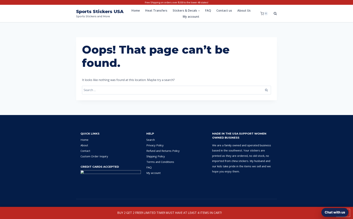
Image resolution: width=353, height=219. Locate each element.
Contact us (224, 10)
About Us (244, 10)
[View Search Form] (273, 13)
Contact (85, 151)
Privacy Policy (155, 145)
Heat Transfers (156, 10)
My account (191, 17)
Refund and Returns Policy (163, 151)
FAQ (208, 10)
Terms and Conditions (160, 162)
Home (135, 10)
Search (150, 140)
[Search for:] (176, 90)
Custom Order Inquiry (94, 156)
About (84, 145)
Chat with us (335, 212)
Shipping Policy (155, 156)
